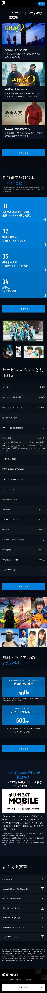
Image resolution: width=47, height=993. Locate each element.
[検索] (35, 4)
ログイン (41, 4)
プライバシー (19, 979)
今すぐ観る (23, 152)
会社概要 (10, 979)
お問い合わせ (29, 979)
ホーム (4, 979)
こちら (37, 448)
